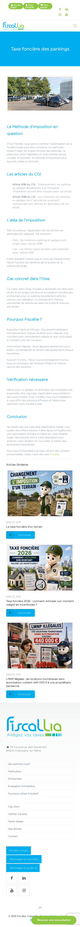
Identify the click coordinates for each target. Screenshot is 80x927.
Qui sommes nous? (19, 764)
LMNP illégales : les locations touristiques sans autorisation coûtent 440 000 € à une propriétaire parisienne (38, 682)
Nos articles (15, 828)
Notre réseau (15, 821)
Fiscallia (54, 454)
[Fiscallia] (13, 25)
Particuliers (14, 771)
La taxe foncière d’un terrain (24, 526)
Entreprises (15, 778)
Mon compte (29, 6)
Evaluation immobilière (21, 786)
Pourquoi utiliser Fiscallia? (23, 793)
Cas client (14, 806)
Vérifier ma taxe (17, 814)
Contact (12, 836)
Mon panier (44, 6)
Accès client (15, 6)
